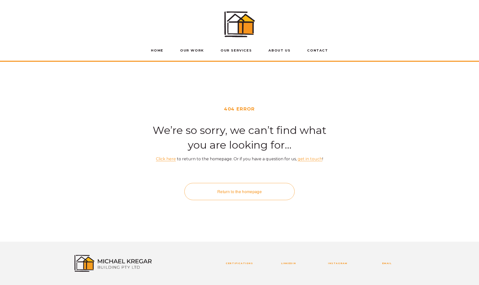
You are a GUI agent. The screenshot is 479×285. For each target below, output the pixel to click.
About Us (279, 50)
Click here (166, 159)
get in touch (310, 159)
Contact (317, 50)
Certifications (239, 263)
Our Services (236, 50)
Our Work (192, 50)
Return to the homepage (239, 191)
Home (157, 50)
